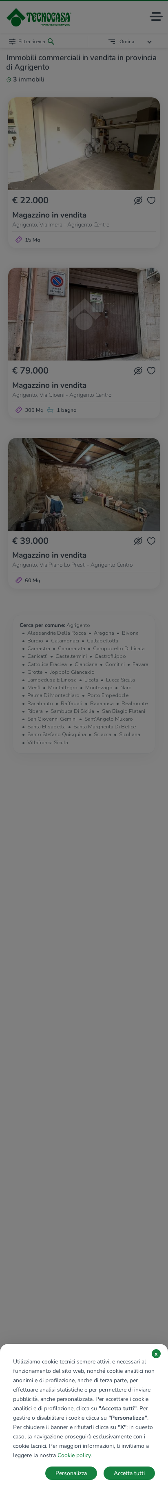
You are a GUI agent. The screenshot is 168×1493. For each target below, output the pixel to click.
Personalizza (71, 1473)
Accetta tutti (129, 1473)
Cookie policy (74, 1455)
